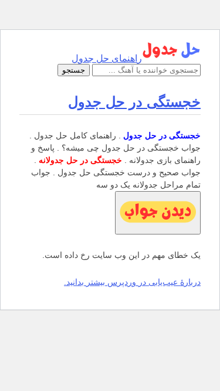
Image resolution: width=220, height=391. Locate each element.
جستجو (73, 70)
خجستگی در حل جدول (134, 102)
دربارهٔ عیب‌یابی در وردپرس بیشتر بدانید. (132, 282)
